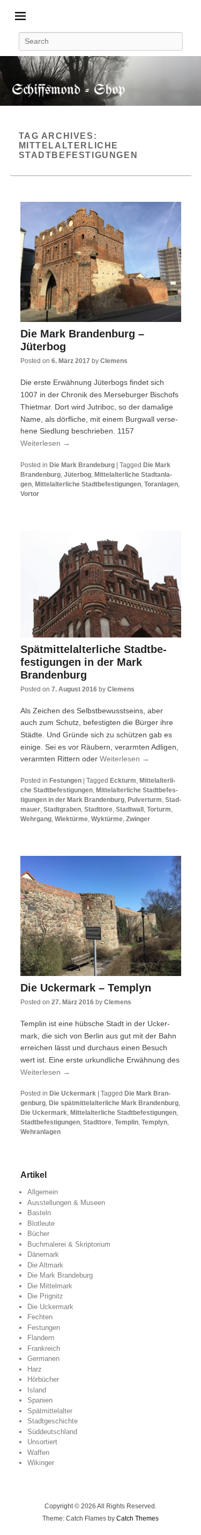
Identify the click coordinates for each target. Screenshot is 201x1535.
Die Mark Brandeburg (82, 465)
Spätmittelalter (49, 1411)
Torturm (159, 809)
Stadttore (98, 809)
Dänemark (43, 1254)
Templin (126, 1122)
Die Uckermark (72, 1093)
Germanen (43, 1359)
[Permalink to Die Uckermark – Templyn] (100, 916)
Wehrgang (35, 819)
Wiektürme (71, 819)
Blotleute (41, 1223)
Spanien (40, 1400)
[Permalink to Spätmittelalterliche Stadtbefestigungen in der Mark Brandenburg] (100, 584)
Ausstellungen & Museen (66, 1203)
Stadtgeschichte (52, 1421)
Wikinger (40, 1463)
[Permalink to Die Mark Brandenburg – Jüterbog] (100, 262)
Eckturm (123, 780)
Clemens (114, 361)
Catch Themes (137, 1518)
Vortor (29, 494)
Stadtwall (130, 809)
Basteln (39, 1213)
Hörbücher (43, 1379)
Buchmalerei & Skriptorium (68, 1244)
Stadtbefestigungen (50, 1122)
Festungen (65, 780)
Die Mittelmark (49, 1286)
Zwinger (138, 819)
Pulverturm (145, 800)
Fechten (40, 1317)
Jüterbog (77, 474)
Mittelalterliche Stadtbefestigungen (88, 484)
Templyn (154, 1122)
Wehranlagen (40, 1132)
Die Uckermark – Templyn (85, 988)
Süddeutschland (52, 1432)
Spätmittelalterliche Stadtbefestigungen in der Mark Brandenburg (93, 662)
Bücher (38, 1234)
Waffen (38, 1453)
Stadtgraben (62, 809)
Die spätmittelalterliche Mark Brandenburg (113, 1103)
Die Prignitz (45, 1296)
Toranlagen (161, 484)
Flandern (40, 1338)
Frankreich (43, 1348)
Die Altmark (45, 1265)
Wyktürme (107, 819)
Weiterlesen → (45, 443)
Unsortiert (42, 1442)
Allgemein (42, 1192)
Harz (34, 1369)
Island (36, 1390)
